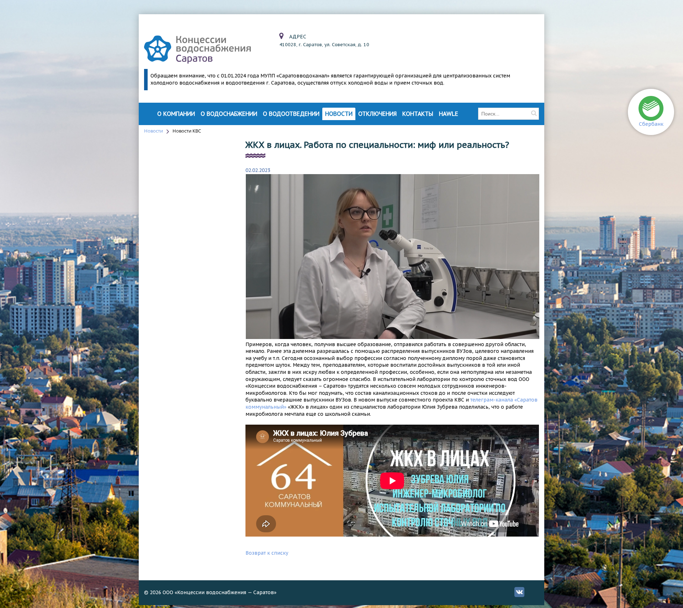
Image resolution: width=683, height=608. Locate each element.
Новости (339, 114)
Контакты (417, 114)
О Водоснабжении (229, 114)
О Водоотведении (291, 114)
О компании (176, 114)
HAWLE (448, 114)
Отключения (377, 114)
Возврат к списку (266, 553)
